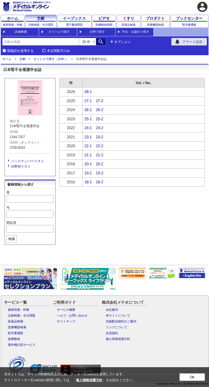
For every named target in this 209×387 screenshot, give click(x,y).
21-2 (99, 155)
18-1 (88, 182)
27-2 (99, 101)
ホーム (6, 59)
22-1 (88, 146)
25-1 (88, 119)
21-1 (88, 155)
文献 (22, 59)
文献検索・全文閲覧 (21, 315)
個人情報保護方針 (118, 339)
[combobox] (40, 42)
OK (192, 377)
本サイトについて (118, 315)
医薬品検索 (15, 321)
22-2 (99, 146)
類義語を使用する (20, 51)
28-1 (88, 92)
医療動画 (14, 339)
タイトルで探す (59, 32)
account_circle (202, 7)
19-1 (88, 173)
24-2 (99, 128)
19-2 (99, 173)
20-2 (99, 164)
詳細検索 (21, 32)
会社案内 (112, 309)
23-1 (88, 137)
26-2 (99, 110)
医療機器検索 (17, 327)
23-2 (99, 137)
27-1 (88, 101)
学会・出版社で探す (135, 32)
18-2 (99, 182)
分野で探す (97, 32)
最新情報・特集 (18, 309)
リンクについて (116, 327)
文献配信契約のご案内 (121, 321)
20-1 (88, 164)
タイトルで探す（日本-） (50, 59)
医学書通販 (15, 333)
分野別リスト (21, 166)
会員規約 (112, 333)
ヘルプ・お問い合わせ (72, 315)
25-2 (99, 119)
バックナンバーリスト (27, 161)
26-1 (88, 110)
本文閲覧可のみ (58, 51)
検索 (11, 239)
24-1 (88, 128)
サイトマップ (66, 321)
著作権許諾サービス (21, 345)
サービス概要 (66, 309)
